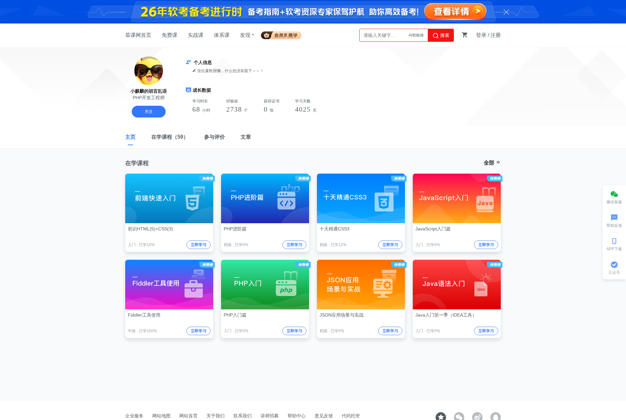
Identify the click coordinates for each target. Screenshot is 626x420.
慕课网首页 (138, 35)
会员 (284, 34)
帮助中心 (297, 415)
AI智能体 (416, 35)
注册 (495, 35)
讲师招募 (270, 415)
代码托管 (351, 415)
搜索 (444, 35)
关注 (149, 111)
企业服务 (134, 415)
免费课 (169, 35)
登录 (481, 35)
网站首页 (188, 415)
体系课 (222, 35)
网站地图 (161, 415)
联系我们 (242, 415)
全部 (490, 162)
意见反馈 (324, 415)
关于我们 (215, 415)
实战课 (195, 35)
